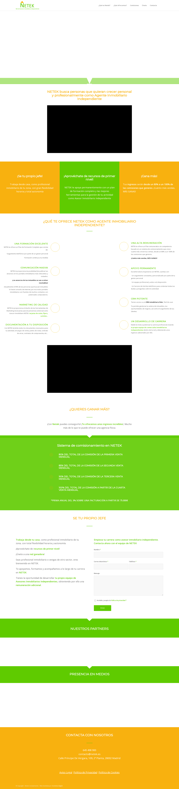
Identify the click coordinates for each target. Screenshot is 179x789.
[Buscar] (160, 5)
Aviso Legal (65, 772)
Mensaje (97, 573)
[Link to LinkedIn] (158, 786)
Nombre (97, 550)
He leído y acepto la (112, 600)
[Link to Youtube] (161, 786)
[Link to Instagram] (154, 786)
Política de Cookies (109, 772)
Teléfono (133, 562)
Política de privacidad (118, 600)
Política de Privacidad (85, 772)
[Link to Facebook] (150, 786)
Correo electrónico (101, 562)
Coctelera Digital (57, 786)
